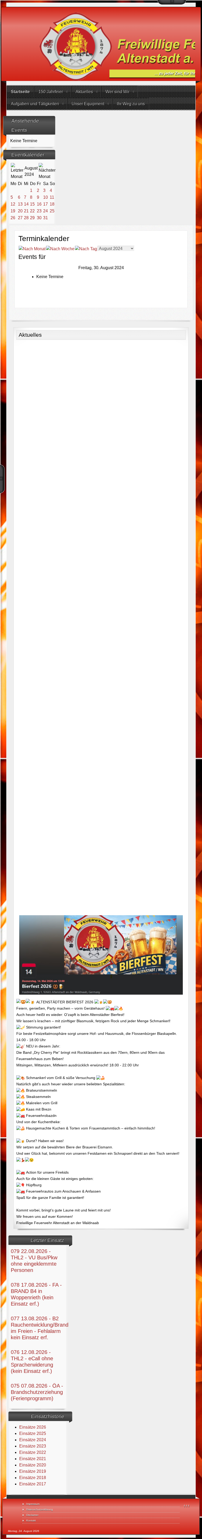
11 (52, 197)
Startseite (20, 91)
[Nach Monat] (32, 248)
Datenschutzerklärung (39, 1509)
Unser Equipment (88, 103)
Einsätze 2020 (32, 1465)
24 (45, 211)
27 (20, 218)
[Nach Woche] (60, 248)
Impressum (32, 1503)
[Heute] (86, 248)
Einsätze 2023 (32, 1446)
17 (45, 204)
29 (32, 218)
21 (26, 211)
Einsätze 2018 (32, 1477)
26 (13, 218)
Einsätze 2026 (32, 1427)
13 (20, 204)
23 (39, 211)
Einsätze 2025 (32, 1433)
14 (26, 204)
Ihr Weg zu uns (131, 103)
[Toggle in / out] (171, 2)
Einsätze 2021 (32, 1458)
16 (39, 204)
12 (13, 204)
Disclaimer (32, 1515)
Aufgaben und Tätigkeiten (35, 103)
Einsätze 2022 (32, 1452)
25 (52, 211)
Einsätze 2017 (32, 1484)
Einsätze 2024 (32, 1440)
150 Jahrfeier (50, 91)
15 (32, 204)
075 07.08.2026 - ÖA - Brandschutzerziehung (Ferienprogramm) (37, 1392)
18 (52, 204)
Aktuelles (84, 91)
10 (45, 197)
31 (45, 218)
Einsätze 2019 (32, 1471)
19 (13, 211)
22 (32, 211)
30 (39, 218)
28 (26, 218)
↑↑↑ (186, 1506)
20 (20, 211)
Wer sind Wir (117, 91)
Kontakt (31, 1520)
